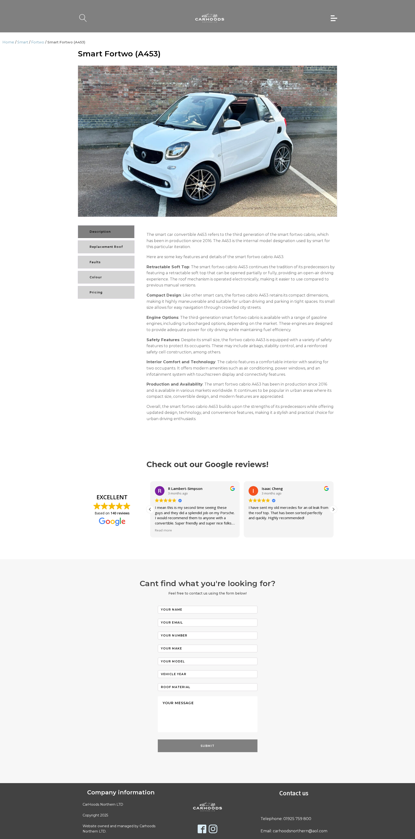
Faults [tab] (95, 262)
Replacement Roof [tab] (106, 247)
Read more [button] (163, 530)
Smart (22, 42)
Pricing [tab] (96, 292)
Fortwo (37, 42)
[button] (329, 73)
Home (8, 42)
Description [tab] (100, 231)
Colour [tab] (96, 277)
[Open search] (83, 18)
